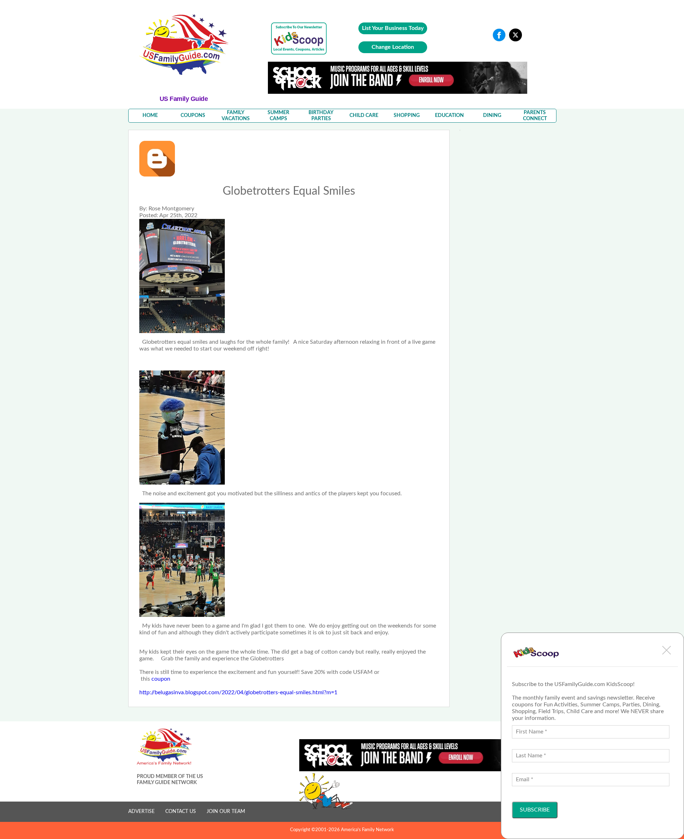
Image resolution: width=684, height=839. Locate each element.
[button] (666, 650)
